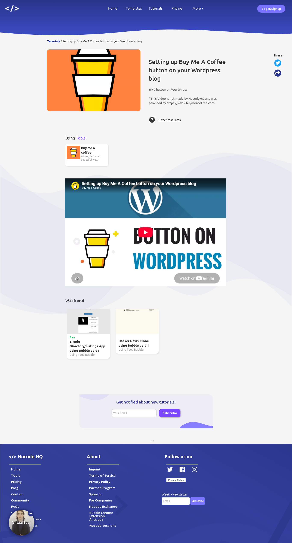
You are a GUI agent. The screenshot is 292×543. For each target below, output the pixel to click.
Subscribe (169, 413)
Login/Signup (271, 8)
